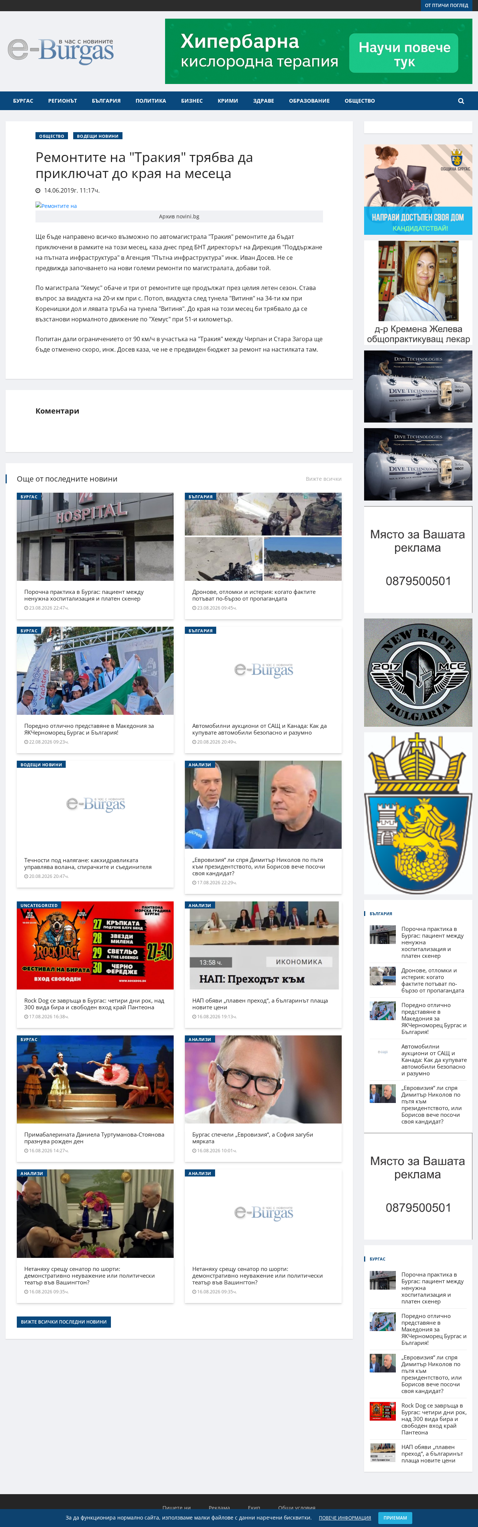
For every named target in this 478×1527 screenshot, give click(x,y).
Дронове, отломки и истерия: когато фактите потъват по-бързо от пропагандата (254, 595)
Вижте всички (324, 478)
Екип (254, 1507)
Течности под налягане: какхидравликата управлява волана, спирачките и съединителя (88, 863)
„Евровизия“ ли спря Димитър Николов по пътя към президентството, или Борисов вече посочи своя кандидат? (258, 866)
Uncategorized (39, 905)
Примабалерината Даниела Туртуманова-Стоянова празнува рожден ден (94, 1138)
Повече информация (345, 1518)
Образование (309, 100)
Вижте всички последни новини (64, 1322)
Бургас (23, 100)
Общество (360, 100)
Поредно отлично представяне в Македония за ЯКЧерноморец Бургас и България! (89, 729)
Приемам (395, 1518)
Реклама (219, 1507)
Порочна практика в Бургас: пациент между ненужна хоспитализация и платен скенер (84, 595)
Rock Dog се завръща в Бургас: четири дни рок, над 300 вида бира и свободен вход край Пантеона (94, 1004)
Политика (151, 100)
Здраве (263, 100)
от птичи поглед (446, 5)
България (106, 100)
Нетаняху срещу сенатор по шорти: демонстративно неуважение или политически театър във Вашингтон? (89, 1275)
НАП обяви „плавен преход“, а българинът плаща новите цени (260, 1004)
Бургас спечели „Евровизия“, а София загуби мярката (252, 1138)
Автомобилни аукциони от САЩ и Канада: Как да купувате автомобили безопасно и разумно (259, 729)
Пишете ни (176, 1507)
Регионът (62, 100)
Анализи (200, 764)
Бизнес (192, 100)
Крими (228, 100)
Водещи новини (97, 136)
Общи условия (297, 1507)
